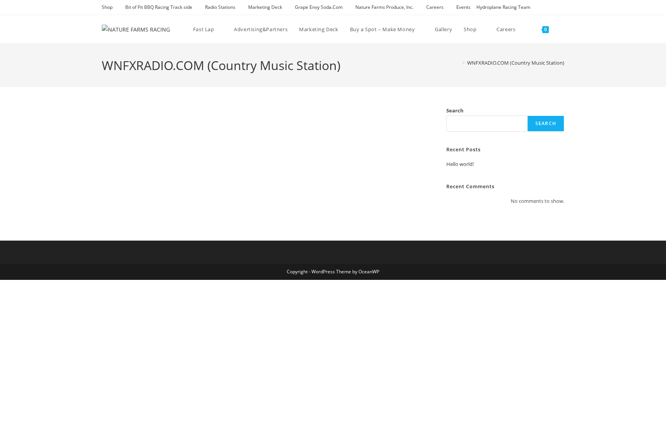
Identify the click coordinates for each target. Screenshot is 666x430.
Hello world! (460, 164)
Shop (107, 7)
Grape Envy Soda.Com (319, 7)
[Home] (458, 62)
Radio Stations (220, 7)
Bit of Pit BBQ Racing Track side (158, 7)
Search (455, 110)
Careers (435, 7)
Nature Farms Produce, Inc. (384, 7)
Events (463, 7)
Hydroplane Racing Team (503, 7)
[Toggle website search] (562, 29)
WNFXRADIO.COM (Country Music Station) (515, 62)
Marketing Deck (265, 7)
